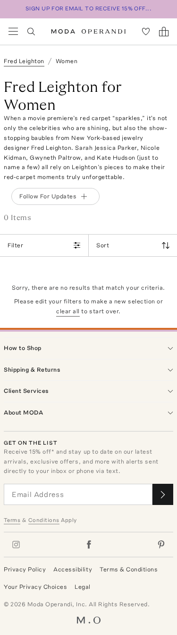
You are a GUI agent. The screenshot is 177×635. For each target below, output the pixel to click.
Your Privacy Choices (35, 586)
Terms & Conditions (129, 569)
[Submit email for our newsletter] (162, 494)
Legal (83, 586)
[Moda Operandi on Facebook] (88, 544)
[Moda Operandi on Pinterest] (161, 544)
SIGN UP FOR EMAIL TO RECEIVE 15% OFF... (88, 8)
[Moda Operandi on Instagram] (16, 544)
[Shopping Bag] (163, 31)
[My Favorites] (146, 31)
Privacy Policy (25, 569)
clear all (68, 311)
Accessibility (72, 569)
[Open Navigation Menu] (13, 31)
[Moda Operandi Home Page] (88, 31)
